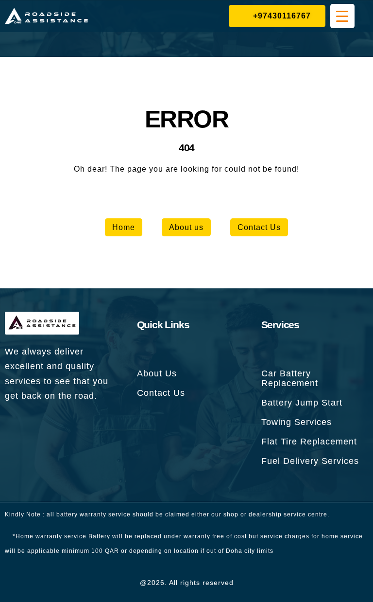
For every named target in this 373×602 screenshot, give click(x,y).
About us (186, 227)
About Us (157, 373)
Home (123, 227)
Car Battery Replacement (289, 378)
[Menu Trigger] (342, 16)
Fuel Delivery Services (310, 461)
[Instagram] (71, 425)
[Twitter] (44, 425)
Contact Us (259, 227)
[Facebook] (17, 425)
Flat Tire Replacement (309, 441)
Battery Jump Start (301, 402)
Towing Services (296, 422)
